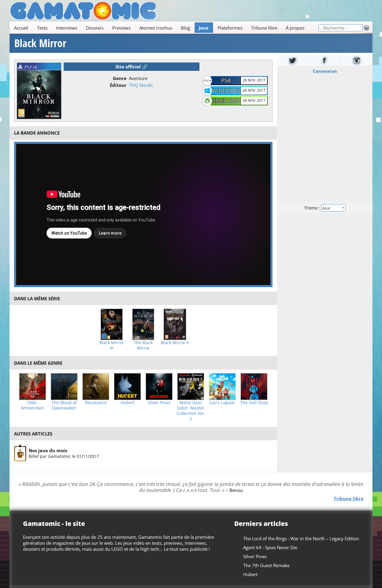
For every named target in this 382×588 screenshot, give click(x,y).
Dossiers (95, 28)
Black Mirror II (175, 342)
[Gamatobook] (325, 60)
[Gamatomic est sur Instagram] (356, 60)
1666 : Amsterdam (32, 405)
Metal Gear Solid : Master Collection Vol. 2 (191, 410)
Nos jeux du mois (48, 450)
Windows (225, 90)
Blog (185, 28)
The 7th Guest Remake (266, 565)
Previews (121, 28)
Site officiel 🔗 (131, 67)
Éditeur (118, 85)
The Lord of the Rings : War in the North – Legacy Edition (301, 538)
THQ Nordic (141, 85)
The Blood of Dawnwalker (64, 405)
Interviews (66, 28)
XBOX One (225, 100)
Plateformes (230, 28)
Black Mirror (40, 43)
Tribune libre (264, 28)
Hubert (128, 402)
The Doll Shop (254, 402)
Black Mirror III (111, 345)
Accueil (21, 28)
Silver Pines (159, 402)
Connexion (325, 71)
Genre (120, 78)
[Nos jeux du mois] (20, 453)
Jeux (204, 28)
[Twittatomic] (293, 60)
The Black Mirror (143, 345)
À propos (295, 28)
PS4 (225, 80)
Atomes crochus (155, 28)
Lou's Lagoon (222, 402)
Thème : (312, 208)
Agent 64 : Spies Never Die (270, 547)
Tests (42, 28)
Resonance (96, 402)
